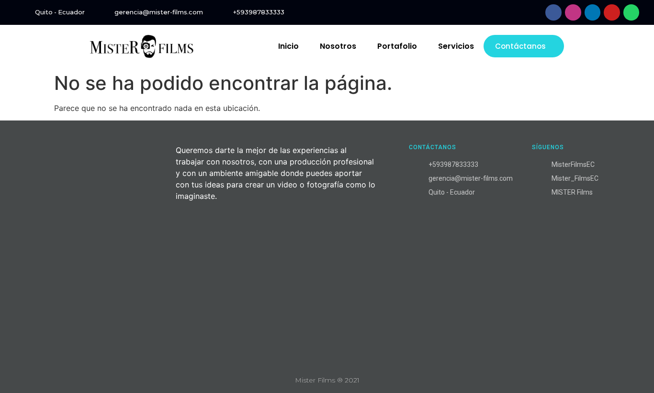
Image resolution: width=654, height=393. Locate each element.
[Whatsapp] (631, 12)
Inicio (288, 46)
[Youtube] (612, 12)
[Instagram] (573, 12)
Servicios (456, 46)
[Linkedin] (593, 12)
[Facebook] (553, 12)
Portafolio (397, 46)
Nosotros (338, 46)
